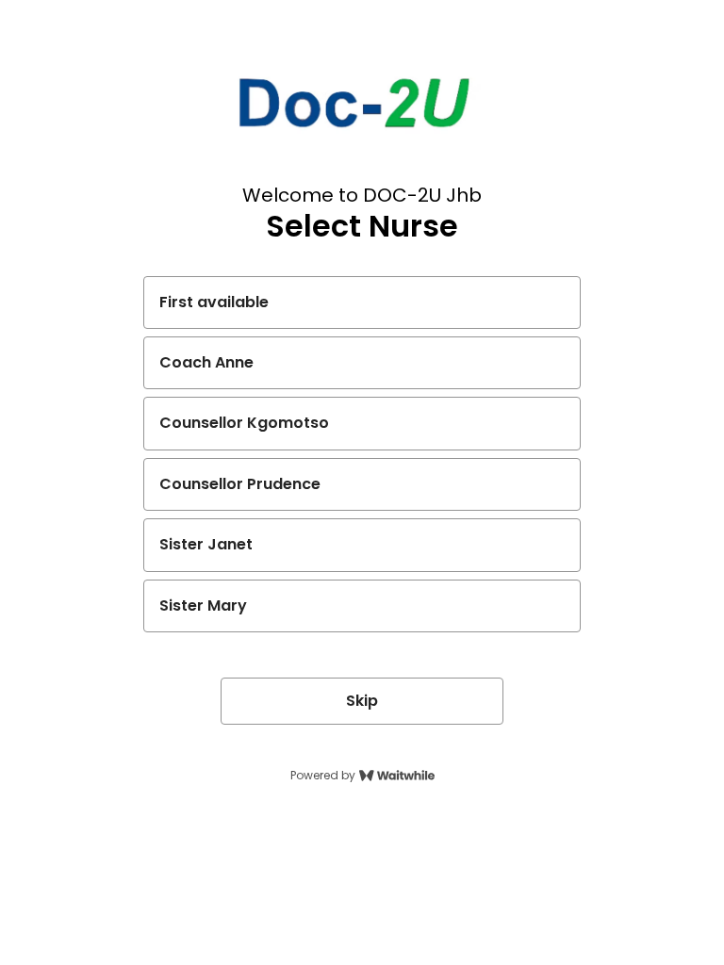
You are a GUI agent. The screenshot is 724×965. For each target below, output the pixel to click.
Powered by (322, 775)
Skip (362, 700)
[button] (362, 302)
